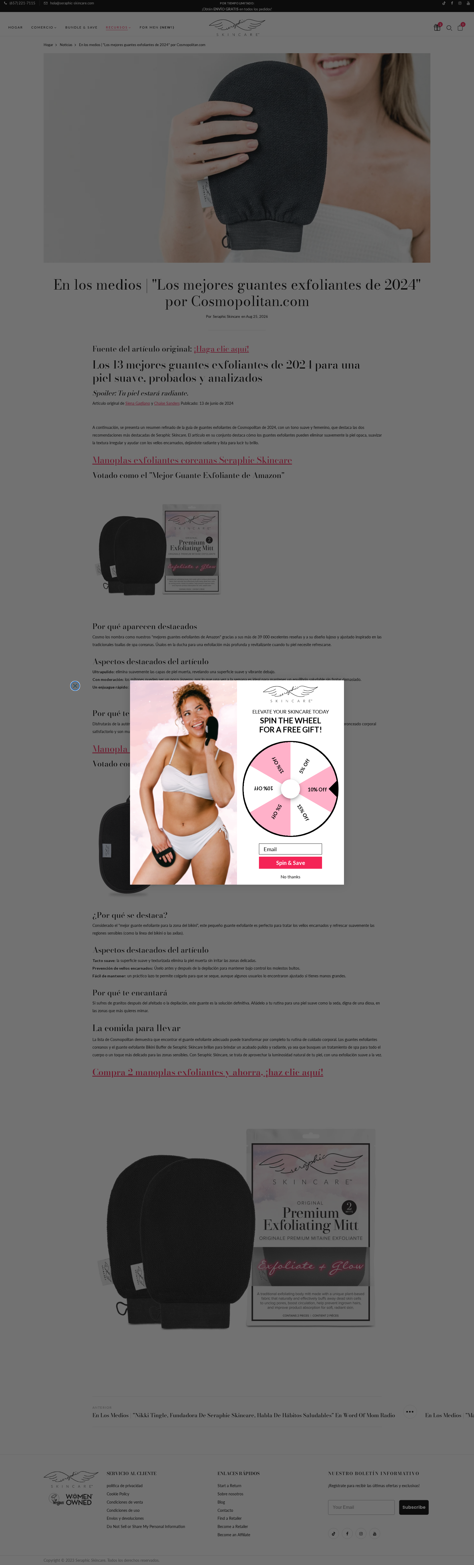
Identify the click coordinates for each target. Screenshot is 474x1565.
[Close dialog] (75, 685)
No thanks (290, 876)
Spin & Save (290, 862)
